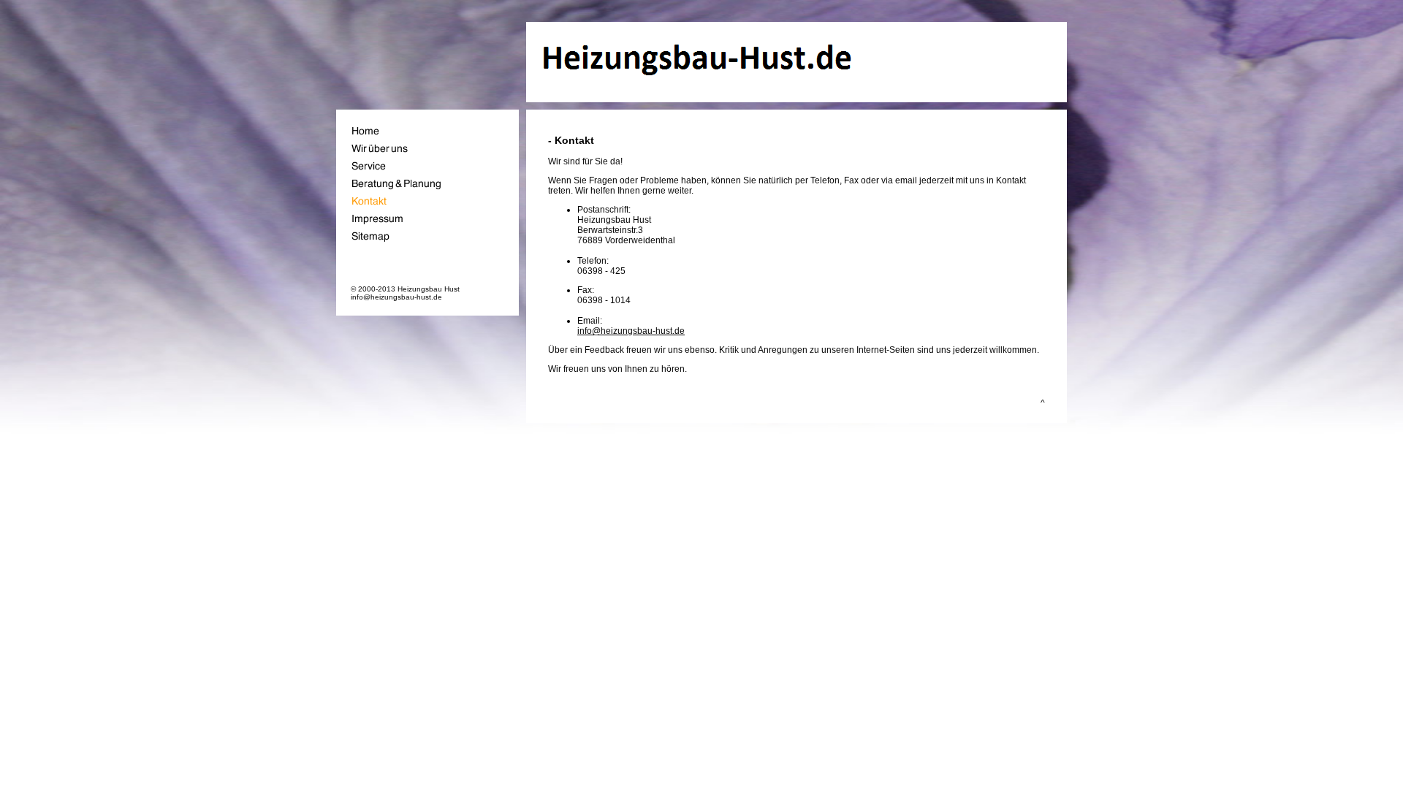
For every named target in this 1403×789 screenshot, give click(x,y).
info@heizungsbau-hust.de (631, 331)
